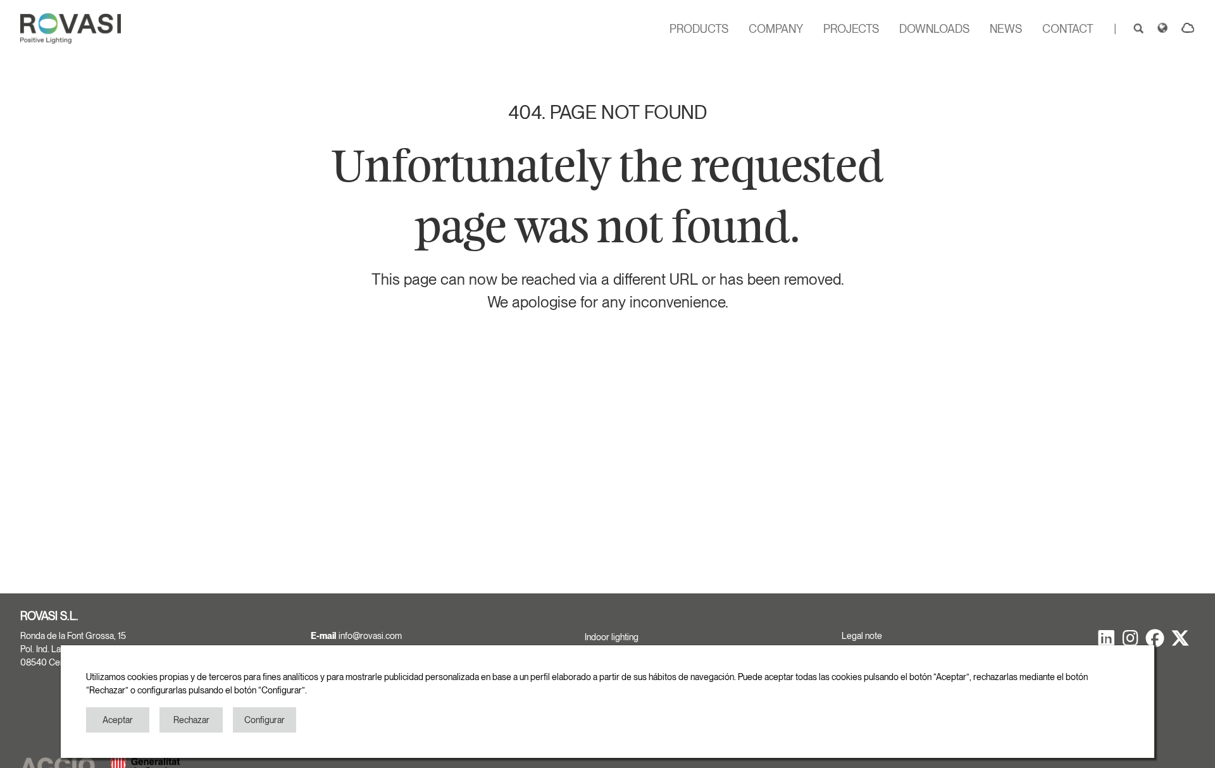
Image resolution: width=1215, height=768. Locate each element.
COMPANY (776, 28)
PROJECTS (851, 28)
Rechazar (191, 720)
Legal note (862, 636)
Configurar (264, 720)
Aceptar (118, 720)
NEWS (1006, 28)
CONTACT (1068, 28)
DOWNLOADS (934, 28)
